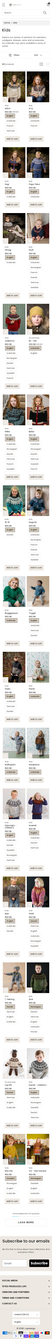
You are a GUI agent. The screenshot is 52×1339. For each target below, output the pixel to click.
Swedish (35, 287)
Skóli (31, 999)
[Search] (45, 13)
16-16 (7, 522)
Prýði (31, 250)
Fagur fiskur (34, 184)
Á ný (31, 108)
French (10, 125)
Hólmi (7, 108)
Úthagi (8, 250)
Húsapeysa (34, 764)
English (10, 115)
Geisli (31, 913)
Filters (16, 55)
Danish (34, 277)
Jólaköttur (10, 340)
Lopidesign (30, 1328)
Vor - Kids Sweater (37, 1170)
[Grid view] (41, 64)
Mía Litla (9, 1170)
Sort (36, 55)
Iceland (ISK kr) (22, 1314)
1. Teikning (9, 999)
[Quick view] (5, 99)
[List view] (48, 64)
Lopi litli (8, 1085)
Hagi (7, 184)
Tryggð (32, 613)
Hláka (7, 431)
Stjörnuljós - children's (10, 826)
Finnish (34, 1031)
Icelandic (11, 120)
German (11, 130)
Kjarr (7, 913)
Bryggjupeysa (11, 613)
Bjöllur (31, 431)
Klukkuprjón (10, 764)
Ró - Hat (33, 340)
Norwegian (36, 267)
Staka (7, 688)
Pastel (32, 688)
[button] (5, 5)
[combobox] (26, 13)
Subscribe (39, 1263)
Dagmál (32, 522)
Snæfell (32, 825)
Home (7, 22)
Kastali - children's (37, 1085)
